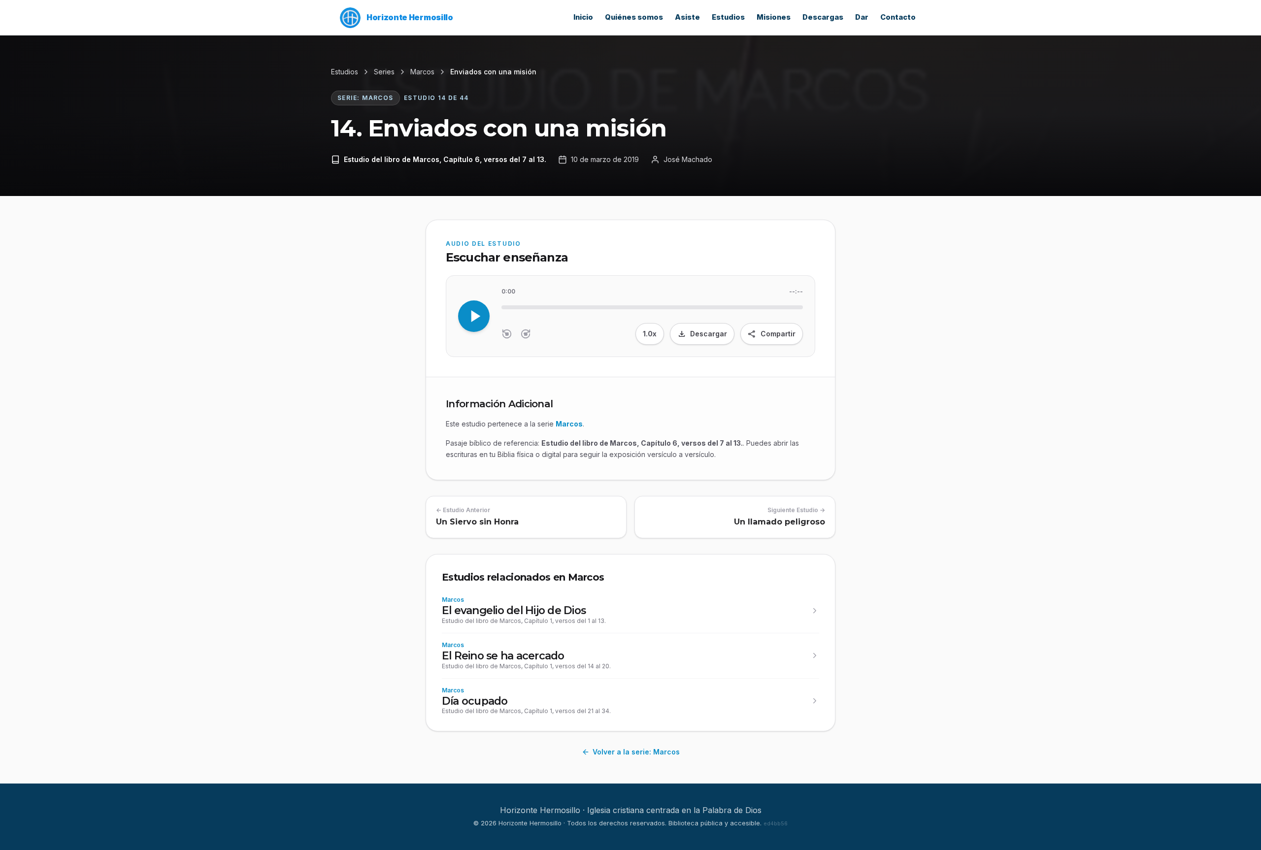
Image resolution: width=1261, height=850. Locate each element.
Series (384, 71)
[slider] (652, 307)
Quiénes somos (634, 17)
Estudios (728, 17)
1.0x (650, 333)
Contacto (898, 17)
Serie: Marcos (365, 97)
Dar (861, 17)
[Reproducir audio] (474, 316)
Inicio (583, 17)
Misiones (774, 17)
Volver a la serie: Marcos (636, 752)
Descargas (822, 17)
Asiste (687, 17)
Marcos (422, 71)
